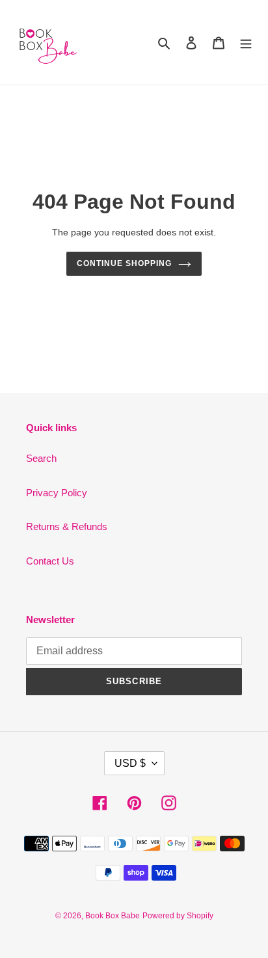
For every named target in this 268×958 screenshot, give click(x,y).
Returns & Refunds (66, 526)
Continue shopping (124, 263)
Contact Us (50, 560)
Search (41, 458)
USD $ (130, 763)
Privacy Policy (56, 492)
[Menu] (246, 43)
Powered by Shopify (177, 915)
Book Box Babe (112, 915)
